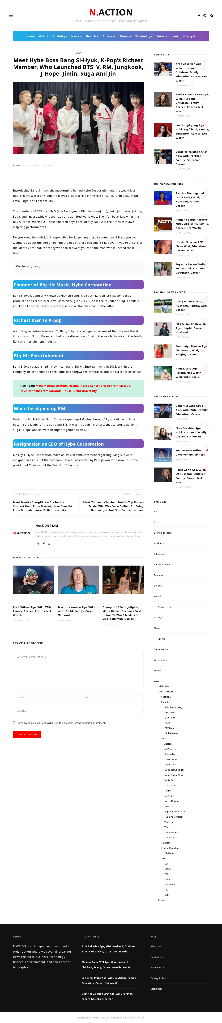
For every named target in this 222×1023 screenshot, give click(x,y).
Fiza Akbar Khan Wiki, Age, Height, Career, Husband (191, 328)
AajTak (168, 743)
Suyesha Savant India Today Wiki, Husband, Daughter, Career (191, 268)
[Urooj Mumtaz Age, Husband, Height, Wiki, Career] (163, 306)
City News (170, 717)
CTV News (169, 728)
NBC (166, 894)
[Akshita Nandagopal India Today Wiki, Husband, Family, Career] (163, 198)
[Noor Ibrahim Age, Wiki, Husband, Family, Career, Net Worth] (163, 433)
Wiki (42, 36)
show (36, 266)
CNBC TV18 (170, 764)
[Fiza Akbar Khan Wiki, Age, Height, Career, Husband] (163, 328)
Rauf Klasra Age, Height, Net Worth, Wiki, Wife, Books (189, 373)
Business (109, 36)
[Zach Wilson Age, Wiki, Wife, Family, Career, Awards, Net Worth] (33, 579)
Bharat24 (169, 754)
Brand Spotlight (163, 532)
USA (163, 858)
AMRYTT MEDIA (101, 1017)
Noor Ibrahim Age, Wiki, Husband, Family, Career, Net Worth (191, 432)
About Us (156, 946)
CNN (167, 874)
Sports (161, 638)
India (164, 738)
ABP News (170, 748)
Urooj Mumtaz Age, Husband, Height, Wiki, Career (192, 305)
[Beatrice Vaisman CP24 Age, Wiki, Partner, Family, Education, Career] (163, 156)
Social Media (161, 649)
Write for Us (157, 967)
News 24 (169, 795)
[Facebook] (199, 15)
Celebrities (163, 686)
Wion (167, 827)
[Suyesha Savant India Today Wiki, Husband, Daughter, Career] (163, 269)
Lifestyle (189, 36)
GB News (169, 853)
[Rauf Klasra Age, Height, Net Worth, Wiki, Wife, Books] (163, 373)
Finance (125, 36)
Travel (157, 670)
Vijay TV (168, 821)
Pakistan (165, 842)
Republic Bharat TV (174, 811)
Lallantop (169, 785)
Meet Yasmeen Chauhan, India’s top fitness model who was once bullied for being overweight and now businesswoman (113, 506)
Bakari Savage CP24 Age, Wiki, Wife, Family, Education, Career (192, 410)
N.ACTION (111, 12)
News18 (168, 806)
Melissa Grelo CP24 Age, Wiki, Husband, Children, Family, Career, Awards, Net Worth (192, 103)
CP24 (167, 722)
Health (91, 36)
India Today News (174, 775)
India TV (168, 780)
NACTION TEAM (30, 165)
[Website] (38, 543)
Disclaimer (156, 988)
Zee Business (171, 832)
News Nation (171, 801)
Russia (161, 900)
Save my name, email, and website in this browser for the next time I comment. (62, 722)
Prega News (164, 606)
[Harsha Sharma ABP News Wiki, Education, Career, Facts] (163, 246)
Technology (143, 36)
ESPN (167, 879)
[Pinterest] (205, 15)
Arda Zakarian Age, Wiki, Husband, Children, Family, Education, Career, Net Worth (191, 72)
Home (30, 36)
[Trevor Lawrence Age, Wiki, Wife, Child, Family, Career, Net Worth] (78, 579)
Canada (165, 702)
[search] (212, 15)
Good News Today (174, 769)
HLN (166, 889)
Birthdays (60, 36)
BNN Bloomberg (173, 707)
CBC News (170, 712)
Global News (171, 733)
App (156, 522)
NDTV (167, 790)
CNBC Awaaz (171, 759)
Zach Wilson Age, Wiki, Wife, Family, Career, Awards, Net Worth (32, 611)
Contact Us (157, 957)
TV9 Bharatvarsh (173, 816)
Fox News (169, 884)
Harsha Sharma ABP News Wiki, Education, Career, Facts (191, 246)
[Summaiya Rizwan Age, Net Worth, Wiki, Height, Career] (163, 351)
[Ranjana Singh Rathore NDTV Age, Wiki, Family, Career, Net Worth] (163, 224)
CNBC (167, 868)
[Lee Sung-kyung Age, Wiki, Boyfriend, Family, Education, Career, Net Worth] (163, 130)
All (155, 511)
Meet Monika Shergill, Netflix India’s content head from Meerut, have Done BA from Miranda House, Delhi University (42, 506)
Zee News (169, 837)
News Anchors (165, 691)
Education (159, 553)
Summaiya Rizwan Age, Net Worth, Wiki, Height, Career (192, 350)
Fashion (158, 575)
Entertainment (167, 36)
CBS (166, 863)
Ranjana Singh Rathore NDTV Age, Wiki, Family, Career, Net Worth (192, 224)
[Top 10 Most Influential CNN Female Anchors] (163, 455)
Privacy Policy (158, 978)
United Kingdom (170, 848)
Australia (166, 696)
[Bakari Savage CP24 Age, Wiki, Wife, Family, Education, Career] (163, 410)
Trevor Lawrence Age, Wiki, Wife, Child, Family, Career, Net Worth (77, 611)
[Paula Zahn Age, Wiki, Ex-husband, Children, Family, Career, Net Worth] (163, 474)
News (75, 36)
